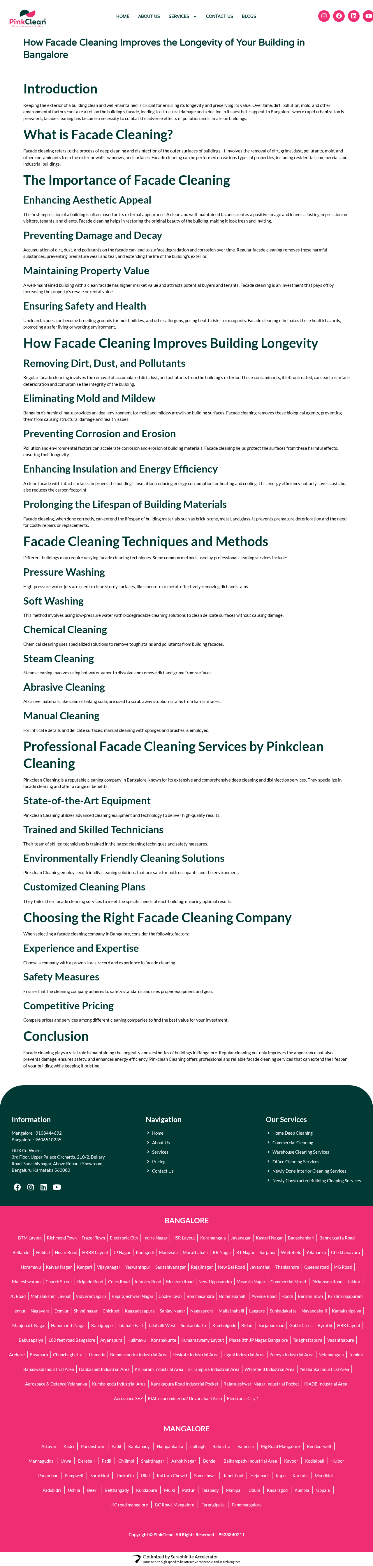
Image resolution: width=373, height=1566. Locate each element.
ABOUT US (149, 16)
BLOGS (249, 16)
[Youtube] (56, 1187)
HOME (122, 16)
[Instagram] (30, 1187)
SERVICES (179, 16)
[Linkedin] (43, 1187)
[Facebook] (17, 1187)
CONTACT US (219, 16)
